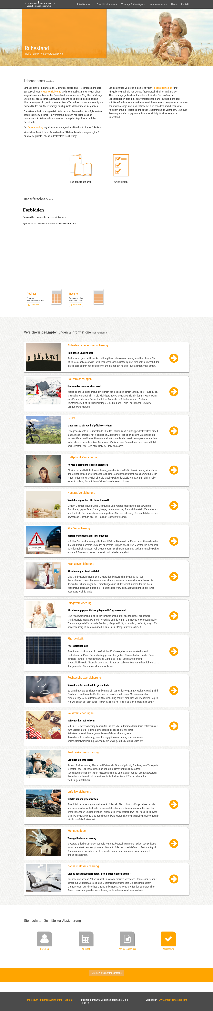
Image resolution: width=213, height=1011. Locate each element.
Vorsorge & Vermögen (132, 4)
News (174, 4)
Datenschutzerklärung (51, 999)
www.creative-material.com (173, 999)
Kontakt (185, 4)
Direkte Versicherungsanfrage (107, 972)
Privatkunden (84, 4)
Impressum (32, 999)
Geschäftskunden (106, 4)
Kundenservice (157, 4)
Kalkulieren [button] (34, 305)
